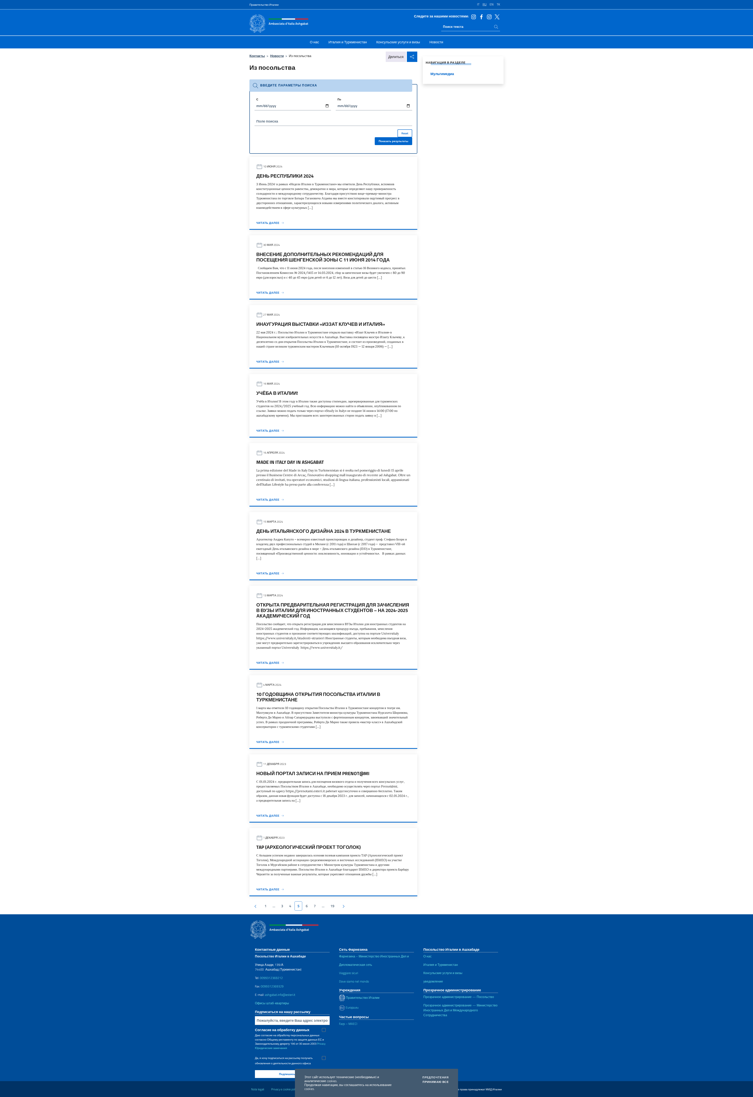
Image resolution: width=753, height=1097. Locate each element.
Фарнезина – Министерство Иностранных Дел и (374, 956)
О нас (427, 956)
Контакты (257, 55)
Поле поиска (267, 121)
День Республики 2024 (285, 175)
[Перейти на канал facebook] (480, 16)
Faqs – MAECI (348, 1023)
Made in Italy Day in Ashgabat (290, 462)
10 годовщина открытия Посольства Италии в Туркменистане (318, 697)
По (339, 99)
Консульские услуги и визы (442, 973)
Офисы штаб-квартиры (272, 1003)
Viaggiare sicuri (348, 973)
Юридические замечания (271, 1048)
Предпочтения (435, 1077)
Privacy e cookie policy (284, 1089)
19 (332, 906)
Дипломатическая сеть (355, 964)
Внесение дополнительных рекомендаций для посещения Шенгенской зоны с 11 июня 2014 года (323, 257)
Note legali (257, 1089)
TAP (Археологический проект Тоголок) (308, 847)
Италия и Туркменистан (440, 964)
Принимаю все (436, 1082)
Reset (404, 133)
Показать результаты (393, 141)
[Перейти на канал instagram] (473, 16)
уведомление (433, 981)
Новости (277, 55)
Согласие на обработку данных (282, 1030)
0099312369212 (271, 977)
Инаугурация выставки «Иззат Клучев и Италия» (320, 324)
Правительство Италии (264, 5)
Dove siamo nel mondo (354, 981)
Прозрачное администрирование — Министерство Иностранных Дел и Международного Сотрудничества (460, 1010)
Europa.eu (351, 1007)
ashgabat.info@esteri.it (280, 994)
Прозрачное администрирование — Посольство (458, 996)
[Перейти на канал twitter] (496, 16)
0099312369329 (272, 986)
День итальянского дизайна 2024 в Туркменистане (323, 531)
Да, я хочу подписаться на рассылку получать (284, 1058)
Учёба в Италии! (277, 393)
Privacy (321, 1044)
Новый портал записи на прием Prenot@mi (312, 773)
